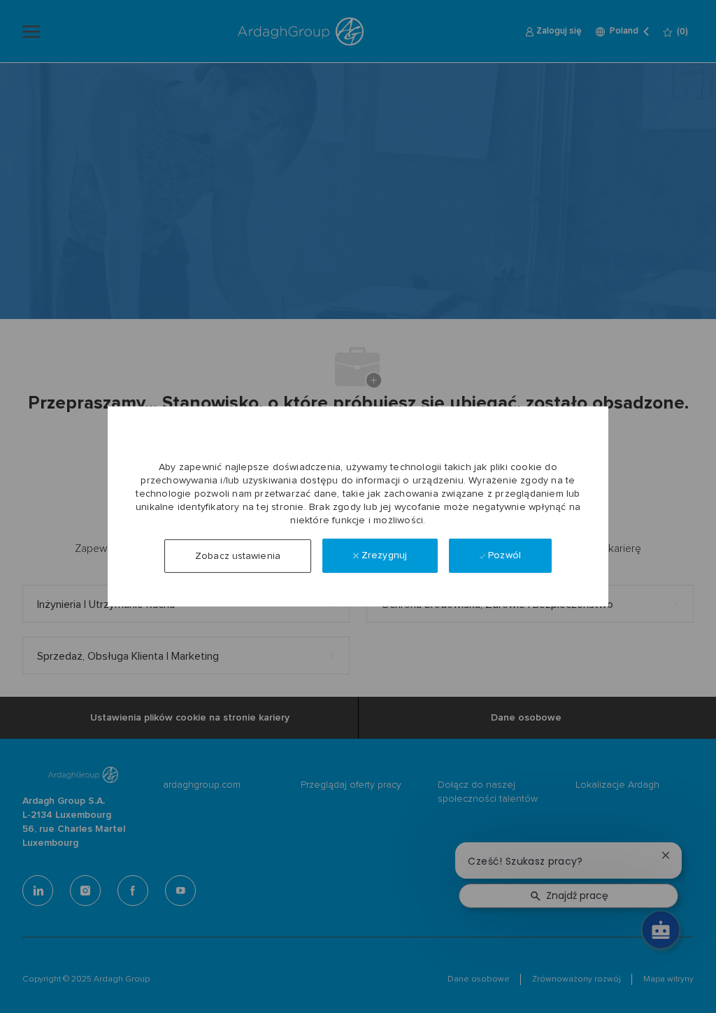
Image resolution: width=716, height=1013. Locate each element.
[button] (237, 556)
